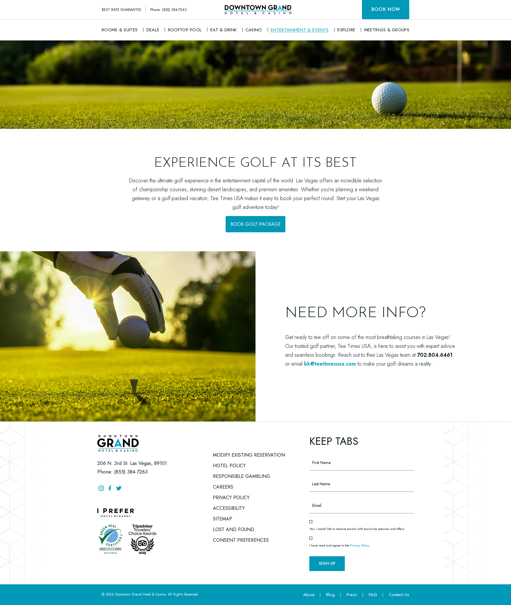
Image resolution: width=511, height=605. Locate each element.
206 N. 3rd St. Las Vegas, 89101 (132, 463)
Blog (330, 594)
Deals (152, 30)
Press (352, 594)
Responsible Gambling (241, 476)
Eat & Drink (223, 30)
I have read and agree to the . (339, 545)
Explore (346, 30)
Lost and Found (233, 528)
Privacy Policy (231, 497)
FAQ (373, 594)
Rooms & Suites (120, 30)
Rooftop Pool (185, 30)
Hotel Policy (229, 465)
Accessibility (229, 508)
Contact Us (399, 594)
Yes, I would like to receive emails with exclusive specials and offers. (357, 529)
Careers (223, 486)
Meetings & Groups (386, 30)
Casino (253, 30)
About (308, 594)
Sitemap (222, 518)
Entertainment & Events (300, 30)
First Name (319, 452)
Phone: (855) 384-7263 (168, 9)
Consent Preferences (241, 540)
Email (314, 495)
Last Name (319, 474)
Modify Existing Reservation (249, 455)
